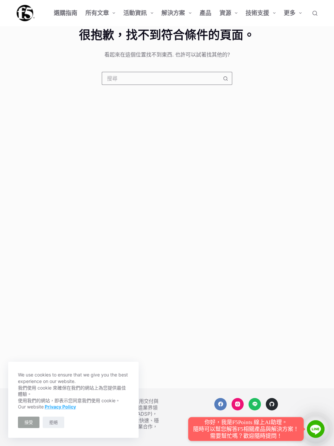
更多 (290, 12)
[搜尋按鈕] (225, 78)
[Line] (255, 404)
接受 (28, 422)
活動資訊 (135, 12)
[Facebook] (220, 404)
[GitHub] (272, 404)
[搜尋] (314, 13)
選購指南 (65, 12)
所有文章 (97, 12)
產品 (205, 12)
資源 (225, 12)
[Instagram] (238, 404)
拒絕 (53, 422)
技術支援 (257, 12)
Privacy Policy (60, 406)
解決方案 (173, 12)
